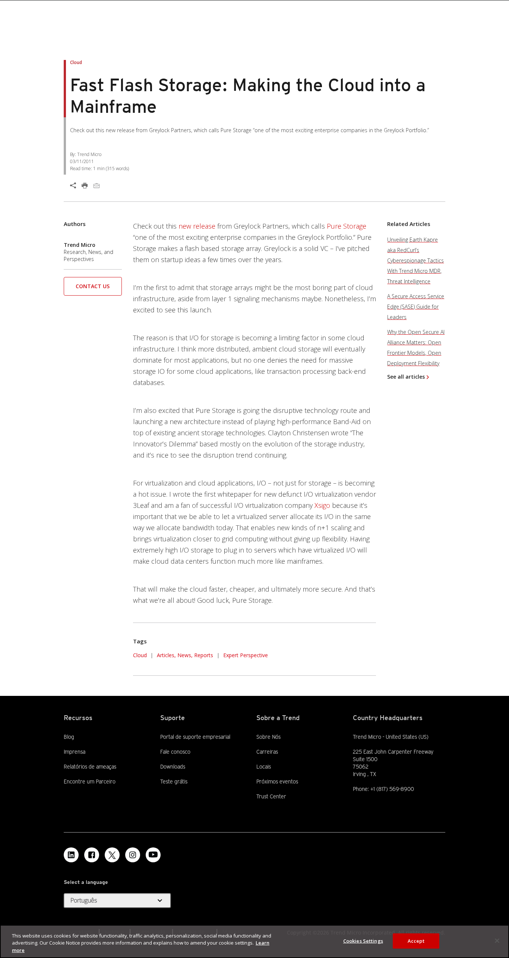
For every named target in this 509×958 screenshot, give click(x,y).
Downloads (172, 767)
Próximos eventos (277, 781)
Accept (416, 940)
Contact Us (93, 286)
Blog (69, 737)
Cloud (140, 655)
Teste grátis (173, 781)
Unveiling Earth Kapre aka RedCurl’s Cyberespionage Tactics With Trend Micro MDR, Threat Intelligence (415, 260)
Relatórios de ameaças (90, 767)
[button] (93, 289)
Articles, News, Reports (185, 655)
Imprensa (74, 752)
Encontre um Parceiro (90, 781)
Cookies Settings (363, 940)
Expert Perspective (245, 655)
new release (196, 226)
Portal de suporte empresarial (195, 737)
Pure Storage (346, 226)
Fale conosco (175, 752)
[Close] (497, 940)
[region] (254, 941)
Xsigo (322, 505)
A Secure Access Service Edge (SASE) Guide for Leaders (415, 307)
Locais (263, 767)
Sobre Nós (268, 737)
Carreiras (267, 752)
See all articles (406, 376)
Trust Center (271, 796)
